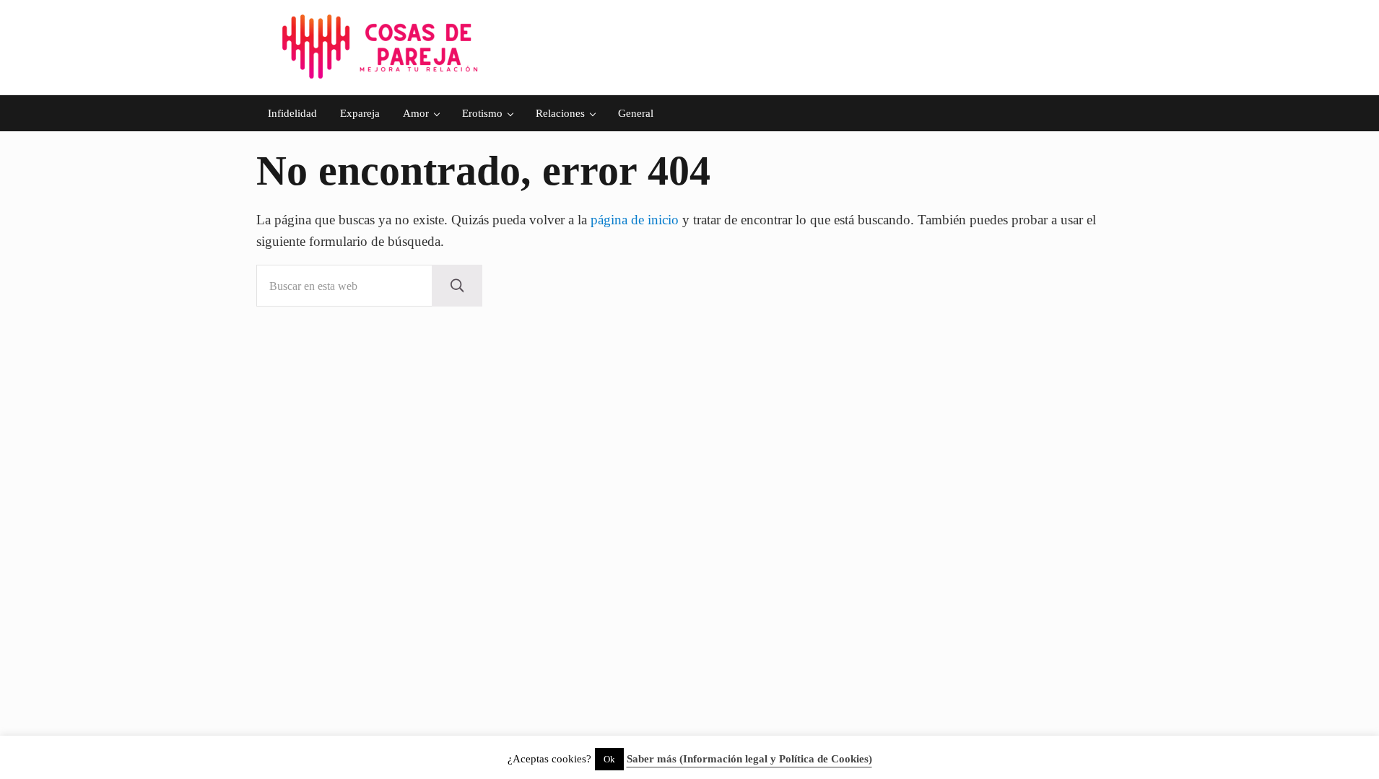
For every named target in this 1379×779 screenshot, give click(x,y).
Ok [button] (609, 759)
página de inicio (635, 219)
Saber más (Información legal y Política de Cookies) (749, 759)
